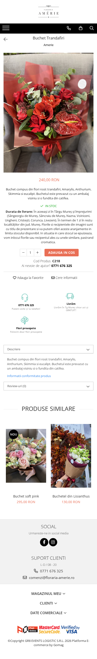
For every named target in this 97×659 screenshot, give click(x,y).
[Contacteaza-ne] (69, 28)
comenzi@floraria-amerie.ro (51, 577)
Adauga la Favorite (30, 277)
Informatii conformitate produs (29, 376)
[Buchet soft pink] (26, 455)
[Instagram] (53, 542)
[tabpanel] (48, 112)
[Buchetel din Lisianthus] (71, 456)
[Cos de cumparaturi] (81, 28)
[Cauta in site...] (91, 28)
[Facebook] (44, 542)
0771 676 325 (51, 571)
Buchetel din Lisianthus (71, 496)
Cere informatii (66, 277)
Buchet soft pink (26, 496)
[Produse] (6, 29)
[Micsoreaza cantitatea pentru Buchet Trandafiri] (23, 252)
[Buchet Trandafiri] (48, 112)
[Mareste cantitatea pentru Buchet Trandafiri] (37, 252)
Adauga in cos (61, 252)
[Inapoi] (3, 39)
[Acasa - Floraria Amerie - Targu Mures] (48, 12)
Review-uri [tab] (16, 386)
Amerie (48, 45)
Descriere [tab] (13, 349)
